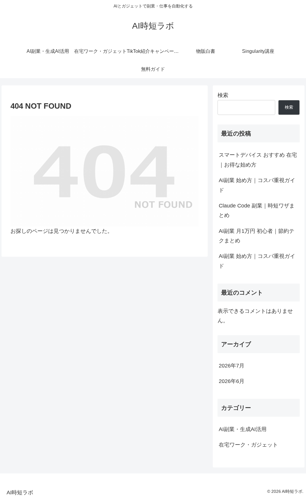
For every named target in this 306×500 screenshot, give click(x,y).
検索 (223, 95)
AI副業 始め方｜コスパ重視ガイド (257, 185)
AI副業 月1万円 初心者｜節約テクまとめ (256, 236)
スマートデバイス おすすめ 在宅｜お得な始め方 (258, 159)
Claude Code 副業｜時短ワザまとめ (257, 210)
